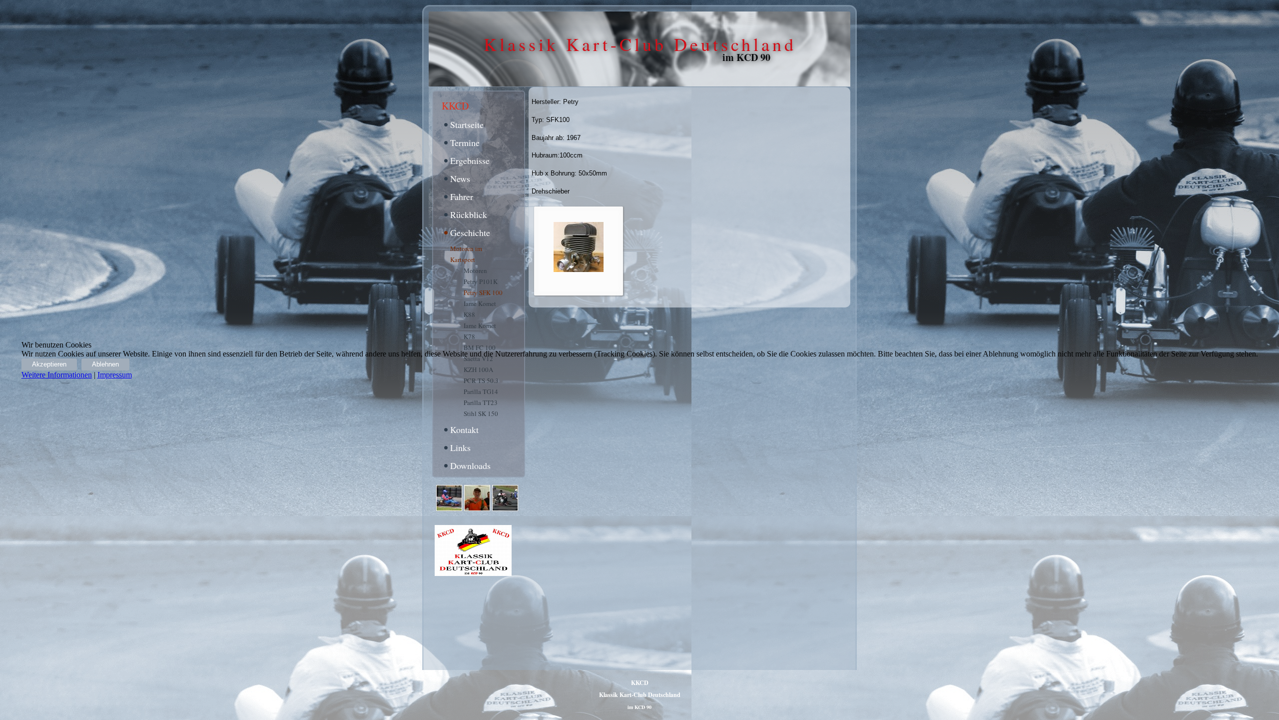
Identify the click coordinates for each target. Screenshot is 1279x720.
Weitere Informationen (56, 374)
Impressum (114, 374)
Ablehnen (105, 364)
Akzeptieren (49, 364)
